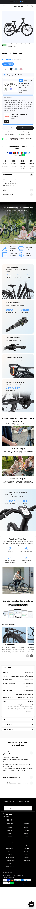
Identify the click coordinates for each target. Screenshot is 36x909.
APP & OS (10, 839)
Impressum (26, 857)
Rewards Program (10, 866)
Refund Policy (26, 842)
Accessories (9, 836)
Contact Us (26, 854)
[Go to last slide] (5, 27)
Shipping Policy (26, 845)
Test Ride (26, 833)
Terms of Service (17, 875)
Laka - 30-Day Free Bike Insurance (19, 115)
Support (26, 827)
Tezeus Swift (9, 833)
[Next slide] (31, 27)
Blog (10, 863)
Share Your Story (9, 860)
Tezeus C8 (9, 827)
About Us (26, 852)
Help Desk (26, 830)
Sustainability (26, 860)
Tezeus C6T (9, 830)
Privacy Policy (7, 875)
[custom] (4, 820)
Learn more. (12, 110)
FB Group (10, 854)
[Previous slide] (27, 655)
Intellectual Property (9, 877)
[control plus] (12, 128)
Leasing (26, 836)
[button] (4, 6)
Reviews (9, 852)
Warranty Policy (26, 839)
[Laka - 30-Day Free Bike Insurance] (7, 116)
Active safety (10, 842)
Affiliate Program (10, 857)
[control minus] (4, 128)
